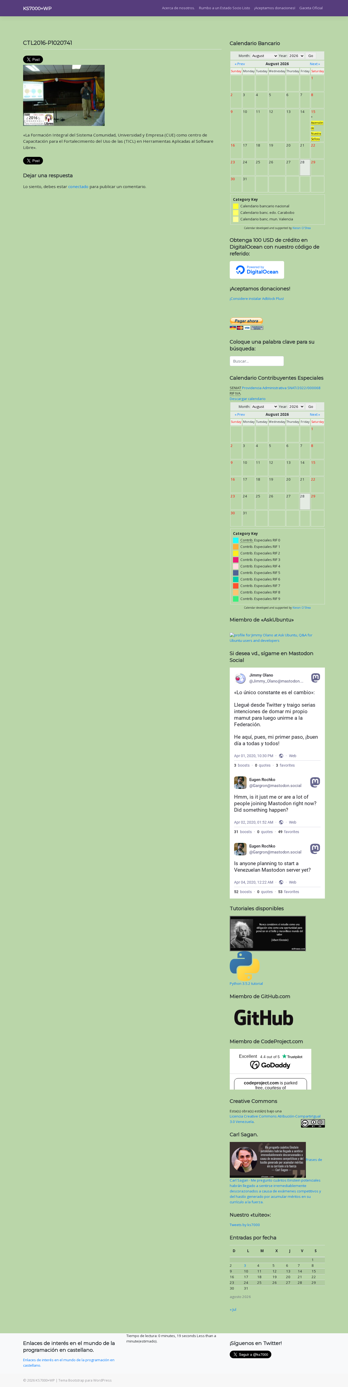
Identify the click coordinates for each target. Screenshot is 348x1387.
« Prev (240, 63)
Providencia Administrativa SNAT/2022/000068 (281, 387)
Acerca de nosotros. (178, 7)
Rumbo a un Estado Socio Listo (224, 7)
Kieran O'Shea (302, 228)
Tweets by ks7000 (245, 1224)
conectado (78, 186)
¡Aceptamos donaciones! (274, 7)
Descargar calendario (248, 398)
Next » (315, 63)
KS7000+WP (37, 8)
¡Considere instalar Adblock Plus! (257, 298)
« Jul (233, 1309)
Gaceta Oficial (311, 7)
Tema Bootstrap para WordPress (85, 1380)
